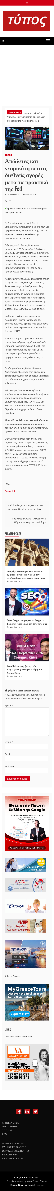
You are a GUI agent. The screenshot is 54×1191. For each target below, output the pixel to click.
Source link (10, 491)
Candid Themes (35, 1185)
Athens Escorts (12, 976)
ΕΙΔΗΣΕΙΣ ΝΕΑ (9, 1154)
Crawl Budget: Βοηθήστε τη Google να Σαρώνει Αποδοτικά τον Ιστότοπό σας (27, 621)
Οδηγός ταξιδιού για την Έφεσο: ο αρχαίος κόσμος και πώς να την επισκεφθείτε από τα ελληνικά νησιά (26, 574)
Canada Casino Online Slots (18, 1036)
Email (8, 754)
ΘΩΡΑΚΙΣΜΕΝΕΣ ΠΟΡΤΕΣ (15, 1150)
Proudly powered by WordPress (23, 1181)
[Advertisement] (27, 73)
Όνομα (9, 742)
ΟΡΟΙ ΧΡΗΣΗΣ (9, 1126)
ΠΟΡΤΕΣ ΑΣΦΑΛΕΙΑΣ (13, 1143)
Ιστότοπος (10, 766)
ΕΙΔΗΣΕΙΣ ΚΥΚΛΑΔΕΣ (13, 1158)
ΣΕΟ (4, 1134)
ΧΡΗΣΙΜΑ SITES (10, 1122)
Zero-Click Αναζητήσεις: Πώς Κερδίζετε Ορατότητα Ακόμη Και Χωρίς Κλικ (25, 669)
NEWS (8, 155)
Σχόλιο (9, 705)
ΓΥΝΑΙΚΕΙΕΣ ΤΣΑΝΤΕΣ (14, 1147)
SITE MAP (7, 1130)
